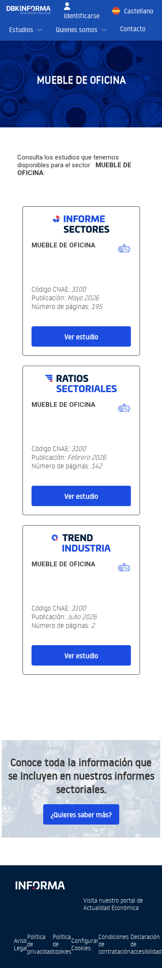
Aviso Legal (20, 944)
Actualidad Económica (111, 907)
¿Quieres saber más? (81, 814)
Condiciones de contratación (114, 944)
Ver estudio (81, 336)
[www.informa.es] (40, 883)
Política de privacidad (40, 944)
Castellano (138, 11)
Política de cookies (62, 944)
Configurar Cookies (84, 944)
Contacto (133, 29)
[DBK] (32, 10)
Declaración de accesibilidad (146, 944)
